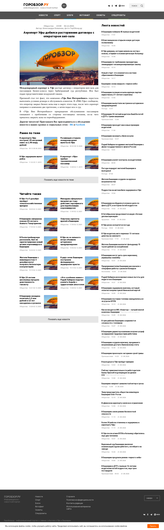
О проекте (70, 497)
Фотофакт (39, 507)
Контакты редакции (74, 503)
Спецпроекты (41, 513)
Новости (39, 497)
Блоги (37, 503)
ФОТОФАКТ (84, 15)
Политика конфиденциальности (80, 500)
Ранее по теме (30, 133)
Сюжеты (38, 510)
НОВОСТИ (43, 15)
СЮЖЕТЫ (100, 15)
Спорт (37, 500)
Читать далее (38, 143)
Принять (153, 526)
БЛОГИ (70, 15)
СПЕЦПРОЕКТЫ (118, 15)
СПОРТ (57, 15)
